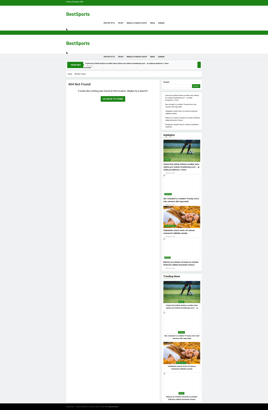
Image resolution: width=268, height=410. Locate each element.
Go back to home (113, 99)
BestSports (78, 14)
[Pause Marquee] (199, 65)
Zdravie (161, 23)
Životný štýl (109, 23)
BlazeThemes (113, 406)
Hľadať (166, 82)
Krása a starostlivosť (137, 23)
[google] (70, 11)
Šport (121, 23)
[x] (69, 11)
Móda (152, 23)
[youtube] (71, 11)
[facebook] (66, 11)
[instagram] (68, 11)
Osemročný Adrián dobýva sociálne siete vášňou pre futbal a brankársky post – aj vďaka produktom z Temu (127, 63)
